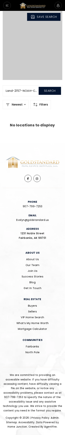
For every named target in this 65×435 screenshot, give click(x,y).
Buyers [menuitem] (32, 306)
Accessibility (26, 422)
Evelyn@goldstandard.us (32, 220)
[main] (32, 77)
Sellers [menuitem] (32, 311)
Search (50, 91)
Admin (55, 418)
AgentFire (50, 426)
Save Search (47, 17)
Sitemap (11, 422)
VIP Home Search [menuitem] (32, 317)
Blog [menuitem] (32, 282)
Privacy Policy (40, 418)
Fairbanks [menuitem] (32, 346)
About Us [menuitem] (32, 259)
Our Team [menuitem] (33, 265)
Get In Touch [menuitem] (32, 288)
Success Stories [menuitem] (33, 276)
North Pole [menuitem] (32, 352)
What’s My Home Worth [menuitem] (32, 323)
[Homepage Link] (32, 5)
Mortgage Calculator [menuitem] (32, 329)
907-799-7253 (32, 206)
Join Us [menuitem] (33, 271)
